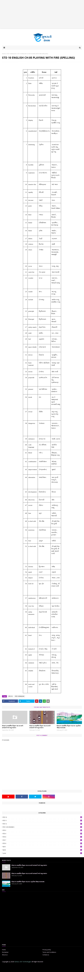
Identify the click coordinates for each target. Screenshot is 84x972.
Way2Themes (18, 969)
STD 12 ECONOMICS (42, 827)
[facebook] (22, 797)
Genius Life (35, 969)
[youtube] (8, 797)
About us (5, 955)
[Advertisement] (42, 14)
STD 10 (10, 696)
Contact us (46, 955)
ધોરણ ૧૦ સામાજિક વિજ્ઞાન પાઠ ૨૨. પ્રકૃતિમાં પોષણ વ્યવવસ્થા (69, 727)
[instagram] (49, 797)
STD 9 (42, 843)
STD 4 (42, 833)
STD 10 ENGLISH (11, 54)
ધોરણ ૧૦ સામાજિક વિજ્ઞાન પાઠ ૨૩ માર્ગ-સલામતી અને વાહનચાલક (12, 727)
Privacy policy (47, 950)
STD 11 (42, 820)
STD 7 (42, 840)
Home (4, 54)
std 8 (42, 850)
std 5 (42, 847)
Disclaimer (5, 952)
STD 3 (42, 830)
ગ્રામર (42, 853)
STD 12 (42, 824)
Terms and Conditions (49, 952)
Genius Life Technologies (23, 962)
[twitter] (35, 797)
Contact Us (44, 966)
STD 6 (42, 837)
